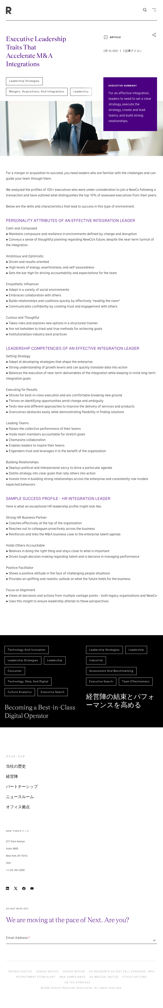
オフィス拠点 (18, 806)
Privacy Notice (20, 971)
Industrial (96, 660)
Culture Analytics (20, 692)
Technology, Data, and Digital (28, 681)
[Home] (15, 10)
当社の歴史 (16, 766)
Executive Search (53, 692)
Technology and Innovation (27, 649)
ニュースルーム (20, 796)
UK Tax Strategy (77, 982)
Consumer (15, 670)
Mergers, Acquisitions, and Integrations (36, 91)
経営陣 (12, 776)
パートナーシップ (22, 786)
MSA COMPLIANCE (73, 977)
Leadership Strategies (24, 80)
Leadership (81, 91)
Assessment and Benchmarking (111, 670)
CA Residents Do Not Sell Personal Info (122, 971)
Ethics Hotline (135, 977)
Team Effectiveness (135, 681)
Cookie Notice (47, 971)
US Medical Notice (104, 977)
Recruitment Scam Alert (36, 977)
